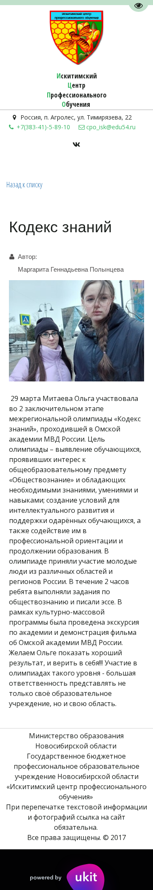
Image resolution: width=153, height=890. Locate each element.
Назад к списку (24, 184)
